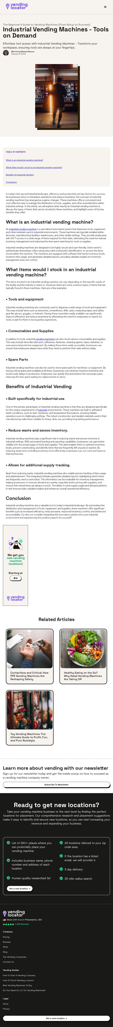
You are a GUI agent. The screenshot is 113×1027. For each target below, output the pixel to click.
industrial (42, 409)
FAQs (5, 947)
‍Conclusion (11, 182)
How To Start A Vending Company (19, 975)
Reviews (7, 942)
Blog (5, 952)
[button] (104, 7)
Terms (5, 1004)
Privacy (6, 1008)
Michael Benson (27, 51)
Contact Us (8, 962)
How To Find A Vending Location (18, 980)
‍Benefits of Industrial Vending (20, 174)
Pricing (6, 937)
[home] (17, 6)
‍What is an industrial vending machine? (24, 160)
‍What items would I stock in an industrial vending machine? (34, 167)
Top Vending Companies (14, 957)
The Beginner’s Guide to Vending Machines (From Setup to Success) (46, 24)
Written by (16, 51)
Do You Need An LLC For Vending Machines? (24, 990)
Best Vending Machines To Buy (17, 985)
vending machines (45, 339)
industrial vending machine (22, 229)
